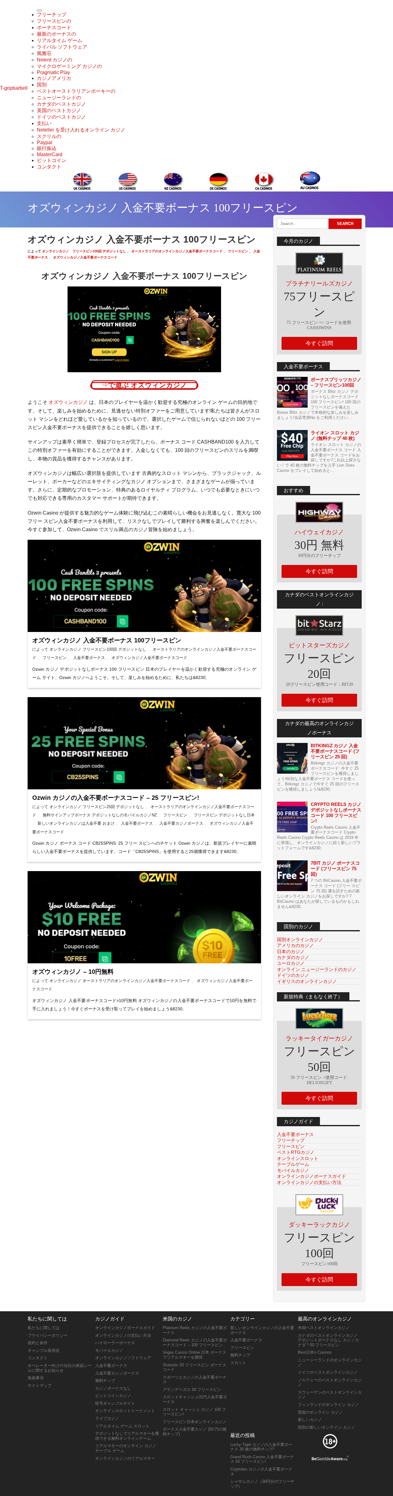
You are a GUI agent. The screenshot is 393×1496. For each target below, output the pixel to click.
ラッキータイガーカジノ (319, 1038)
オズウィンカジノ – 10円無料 (73, 971)
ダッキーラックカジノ (319, 1224)
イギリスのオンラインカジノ (307, 981)
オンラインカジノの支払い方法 (309, 1182)
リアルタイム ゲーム (59, 40)
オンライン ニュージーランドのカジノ (316, 969)
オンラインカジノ (55, 251)
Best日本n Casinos (315, 1352)
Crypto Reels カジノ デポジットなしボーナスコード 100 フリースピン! (336, 812)
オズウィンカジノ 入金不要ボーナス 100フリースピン (106, 640)
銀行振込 (46, 148)
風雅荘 (44, 53)
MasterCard (49, 154)
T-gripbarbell (14, 88)
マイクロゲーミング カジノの (69, 66)
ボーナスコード (54, 27)
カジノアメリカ (54, 78)
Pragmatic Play (53, 72)
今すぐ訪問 (319, 343)
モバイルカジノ (293, 1170)
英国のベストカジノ (59, 110)
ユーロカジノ (291, 963)
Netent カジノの (54, 59)
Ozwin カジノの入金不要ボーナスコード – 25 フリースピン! (115, 797)
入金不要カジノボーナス (180, 823)
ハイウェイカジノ (319, 532)
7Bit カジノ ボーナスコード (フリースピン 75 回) (335, 868)
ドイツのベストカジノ (61, 117)
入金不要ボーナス (88, 657)
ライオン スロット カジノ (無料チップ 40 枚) (335, 435)
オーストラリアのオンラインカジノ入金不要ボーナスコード (176, 251)
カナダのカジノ (293, 957)
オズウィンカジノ (67, 402)
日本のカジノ (291, 951)
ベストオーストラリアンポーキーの (76, 91)
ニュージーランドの (59, 97)
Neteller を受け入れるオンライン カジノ (81, 129)
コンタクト (49, 166)
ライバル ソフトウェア (62, 46)
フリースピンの (54, 21)
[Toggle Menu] (39, 10)
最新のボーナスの (56, 34)
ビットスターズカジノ (319, 645)
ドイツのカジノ (293, 975)
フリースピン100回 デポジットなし (99, 251)
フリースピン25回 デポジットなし (113, 806)
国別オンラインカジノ (300, 939)
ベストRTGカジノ (295, 1152)
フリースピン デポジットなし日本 (224, 815)
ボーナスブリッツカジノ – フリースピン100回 (336, 382)
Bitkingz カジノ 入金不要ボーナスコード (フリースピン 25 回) (335, 751)
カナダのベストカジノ (61, 104)
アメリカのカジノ (295, 945)
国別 (42, 84)
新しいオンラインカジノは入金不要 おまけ (75, 823)
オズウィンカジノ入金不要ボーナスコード (84, 257)
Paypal (44, 142)
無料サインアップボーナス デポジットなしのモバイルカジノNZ (99, 815)
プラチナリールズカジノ (319, 283)
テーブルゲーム (293, 1164)
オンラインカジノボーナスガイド (311, 1176)
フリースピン (237, 251)
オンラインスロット (297, 1158)
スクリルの (49, 136)
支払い (44, 123)
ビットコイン (51, 160)
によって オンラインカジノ (56, 649)
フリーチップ (51, 14)
